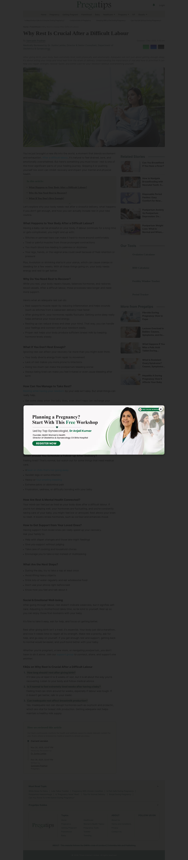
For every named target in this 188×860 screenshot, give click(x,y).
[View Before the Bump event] (94, 430)
